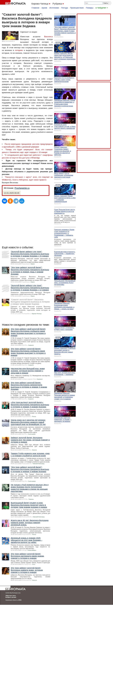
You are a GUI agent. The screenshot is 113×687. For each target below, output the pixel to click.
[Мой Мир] (21, 201)
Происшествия (77, 8)
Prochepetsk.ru (22, 188)
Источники (54, 8)
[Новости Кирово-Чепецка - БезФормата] (13, 3)
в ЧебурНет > (102, 8)
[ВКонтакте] (4, 201)
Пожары (89, 8)
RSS (20, 600)
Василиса (48, 37)
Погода (64, 8)
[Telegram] (16, 201)
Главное (35, 8)
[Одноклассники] (10, 201)
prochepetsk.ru (10, 41)
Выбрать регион (11, 597)
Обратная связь (11, 595)
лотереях (19, 50)
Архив (44, 8)
